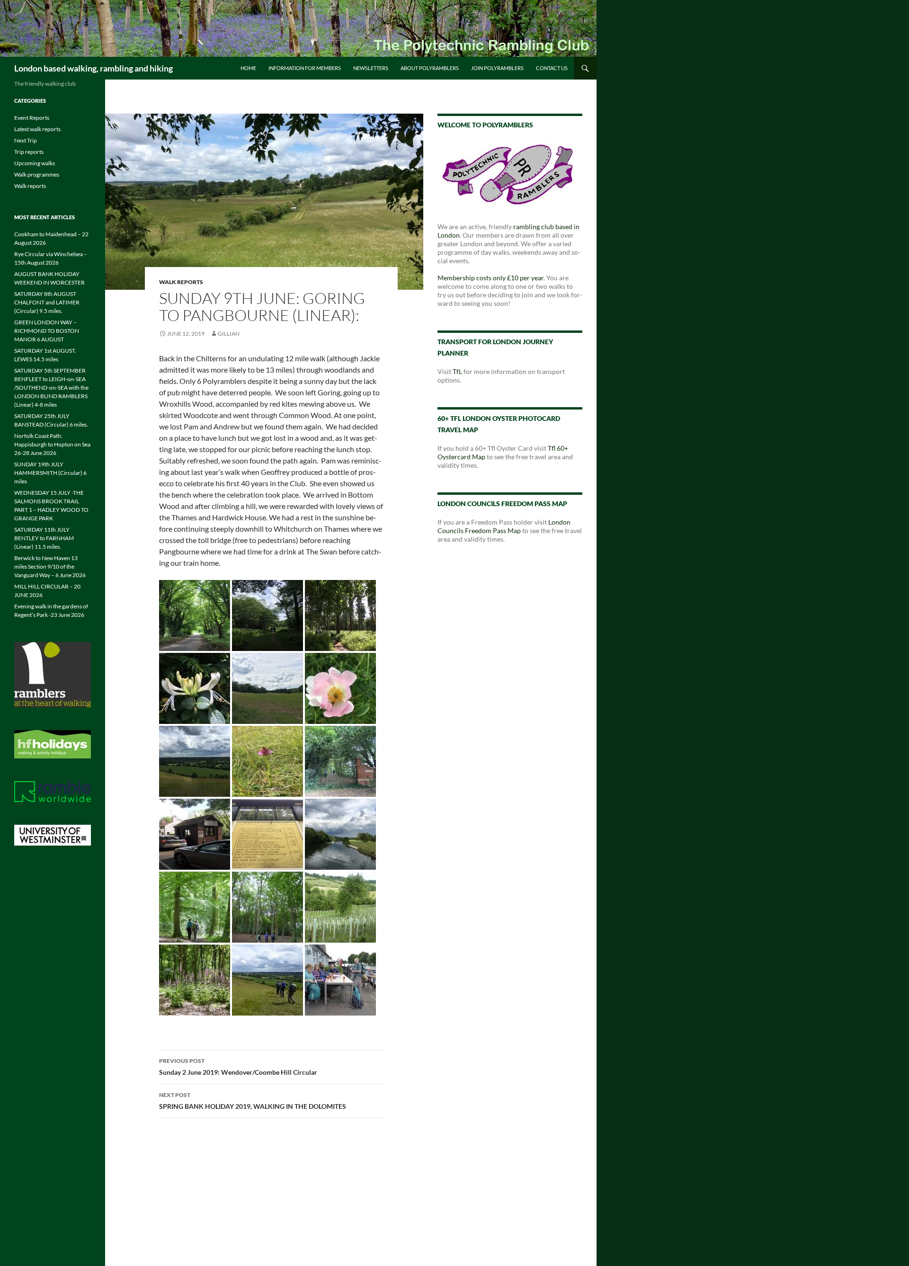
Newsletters (370, 68)
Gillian (229, 333)
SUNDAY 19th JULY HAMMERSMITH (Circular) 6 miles (50, 473)
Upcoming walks (34, 163)
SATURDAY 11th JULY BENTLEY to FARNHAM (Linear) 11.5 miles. (44, 538)
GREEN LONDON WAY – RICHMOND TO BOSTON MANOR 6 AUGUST (46, 331)
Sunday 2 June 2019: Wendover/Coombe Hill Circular (238, 1066)
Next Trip (25, 140)
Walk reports (181, 281)
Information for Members (304, 68)
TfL (457, 371)
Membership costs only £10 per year (490, 278)
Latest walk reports (37, 129)
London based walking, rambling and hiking (93, 68)
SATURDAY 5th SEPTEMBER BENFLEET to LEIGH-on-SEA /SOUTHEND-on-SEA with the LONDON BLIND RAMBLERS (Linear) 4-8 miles (51, 387)
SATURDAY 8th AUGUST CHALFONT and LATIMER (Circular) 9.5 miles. (47, 302)
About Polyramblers (430, 68)
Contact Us (552, 68)
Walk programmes (36, 174)
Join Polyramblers (497, 68)
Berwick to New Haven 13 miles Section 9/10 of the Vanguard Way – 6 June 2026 (50, 566)
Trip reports (29, 151)
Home (248, 68)
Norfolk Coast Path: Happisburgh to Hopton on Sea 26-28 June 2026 (52, 444)
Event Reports (31, 117)
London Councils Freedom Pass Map (503, 526)
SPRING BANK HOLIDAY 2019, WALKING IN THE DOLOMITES (252, 1100)
